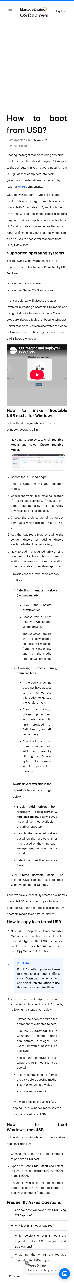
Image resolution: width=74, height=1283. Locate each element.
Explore (61, 11)
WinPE (21, 186)
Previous (14, 1276)
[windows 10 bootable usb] (38, 461)
